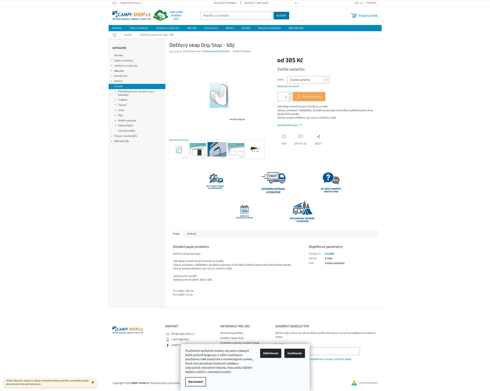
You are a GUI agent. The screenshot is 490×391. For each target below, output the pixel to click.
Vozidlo (118, 86)
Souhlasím (294, 353)
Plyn (120, 115)
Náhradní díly (121, 141)
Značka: (242, 51)
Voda (121, 110)
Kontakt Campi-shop (257, 3)
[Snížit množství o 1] (291, 99)
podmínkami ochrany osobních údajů (330, 359)
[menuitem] (117, 28)
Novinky (118, 55)
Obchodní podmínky (225, 3)
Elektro (118, 81)
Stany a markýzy (123, 61)
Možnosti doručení (288, 86)
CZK (356, 3)
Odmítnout (270, 353)
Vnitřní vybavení (127, 121)
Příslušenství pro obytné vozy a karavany (136, 93)
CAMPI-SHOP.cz (179, 345)
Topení (122, 105)
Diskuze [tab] (191, 234)
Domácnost (120, 76)
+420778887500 (180, 340)
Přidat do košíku (311, 96)
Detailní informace (287, 125)
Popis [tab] (176, 234)
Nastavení (195, 382)
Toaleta (122, 100)
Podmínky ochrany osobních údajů (239, 343)
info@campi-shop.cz (183, 334)
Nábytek (119, 71)
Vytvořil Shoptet (368, 383)
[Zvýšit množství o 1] (291, 94)
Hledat (281, 15)
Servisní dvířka (126, 131)
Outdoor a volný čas (125, 66)
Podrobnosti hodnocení (216, 51)
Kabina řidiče (125, 126)
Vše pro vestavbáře (125, 136)
